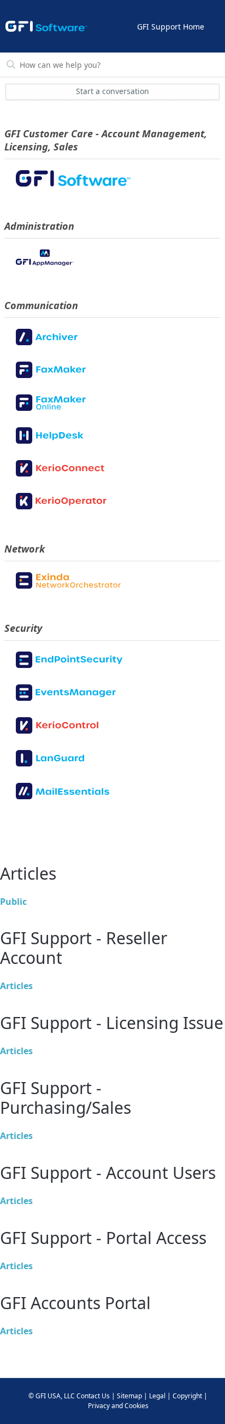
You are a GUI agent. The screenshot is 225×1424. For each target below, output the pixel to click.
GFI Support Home (170, 26)
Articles (16, 986)
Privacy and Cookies (118, 1405)
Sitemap (129, 1395)
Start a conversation (112, 91)
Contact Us (93, 1395)
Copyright (187, 1395)
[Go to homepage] (46, 26)
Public (13, 902)
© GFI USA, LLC (51, 1395)
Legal (157, 1395)
